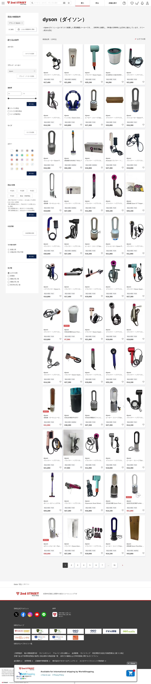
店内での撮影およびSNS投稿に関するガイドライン (79, 656)
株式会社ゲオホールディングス (64, 661)
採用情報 (28, 661)
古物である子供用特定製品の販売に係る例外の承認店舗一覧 (36, 656)
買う (82, 3)
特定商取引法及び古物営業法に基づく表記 (108, 653)
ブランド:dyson (14, 23)
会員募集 (75, 653)
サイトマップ (85, 653)
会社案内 (17, 661)
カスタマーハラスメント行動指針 (92, 661)
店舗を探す (113, 3)
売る (97, 3)
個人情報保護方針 (30, 653)
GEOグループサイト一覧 (23, 644)
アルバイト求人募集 (60, 653)
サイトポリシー (45, 653)
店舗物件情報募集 (42, 661)
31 (114, 565)
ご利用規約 (18, 653)
